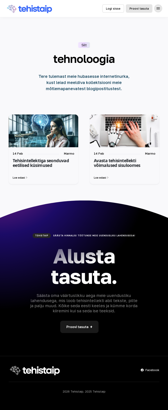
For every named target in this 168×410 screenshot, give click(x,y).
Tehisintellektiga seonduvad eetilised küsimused (41, 163)
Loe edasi (19, 177)
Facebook (152, 370)
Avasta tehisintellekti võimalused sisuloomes (117, 163)
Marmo (69, 153)
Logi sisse (113, 8)
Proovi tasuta (139, 8)
